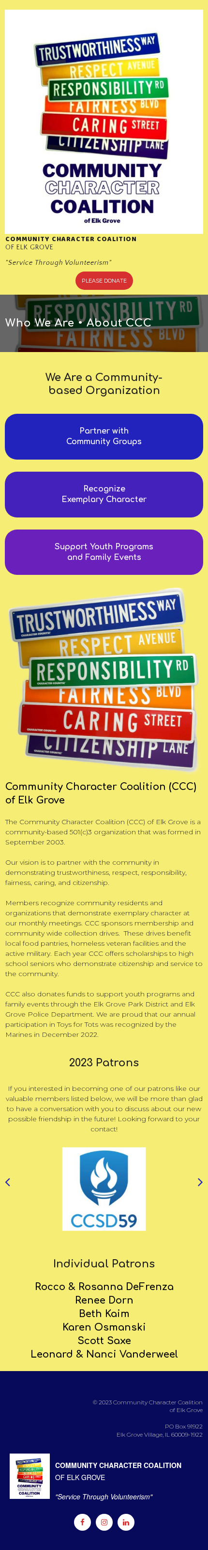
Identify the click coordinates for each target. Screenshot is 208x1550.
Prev (7, 1188)
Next (200, 1188)
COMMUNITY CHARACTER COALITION (72, 239)
